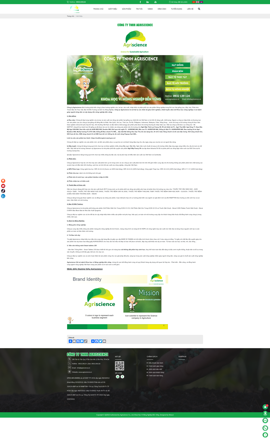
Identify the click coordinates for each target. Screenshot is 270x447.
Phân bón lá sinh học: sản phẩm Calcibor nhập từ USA (88, 177)
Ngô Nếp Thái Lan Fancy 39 (151, 127)
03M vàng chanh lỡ (86, 134)
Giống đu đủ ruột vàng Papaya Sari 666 (122, 134)
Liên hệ (190, 9)
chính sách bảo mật (155, 369)
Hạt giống (178, 107)
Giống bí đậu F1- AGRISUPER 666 (171, 129)
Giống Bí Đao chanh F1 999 (106, 132)
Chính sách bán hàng (156, 376)
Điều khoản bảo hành (156, 363)
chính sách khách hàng (156, 372)
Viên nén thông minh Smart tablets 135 (83, 245)
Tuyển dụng (176, 9)
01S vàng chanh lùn (195, 132)
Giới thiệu (112, 9)
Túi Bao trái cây (74, 235)
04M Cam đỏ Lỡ (101, 134)
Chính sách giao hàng (156, 366)
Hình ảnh (162, 9)
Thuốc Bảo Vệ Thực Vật (75, 110)
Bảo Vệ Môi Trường (90, 110)
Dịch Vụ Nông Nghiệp (106, 110)
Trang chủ (98, 9)
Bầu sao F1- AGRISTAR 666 (148, 129)
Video (150, 9)
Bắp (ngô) (72, 146)
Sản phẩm (126, 9)
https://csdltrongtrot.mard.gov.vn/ (103, 138)
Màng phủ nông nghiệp (77, 225)
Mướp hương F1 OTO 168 (86, 132)
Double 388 (107, 129)
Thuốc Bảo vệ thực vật (77, 185)
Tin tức (139, 9)
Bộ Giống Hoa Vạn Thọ (132, 132)
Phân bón (195, 107)
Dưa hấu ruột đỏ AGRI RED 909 (91, 129)
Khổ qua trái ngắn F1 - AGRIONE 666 (125, 129)
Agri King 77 (190, 127)
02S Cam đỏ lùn (72, 134)
